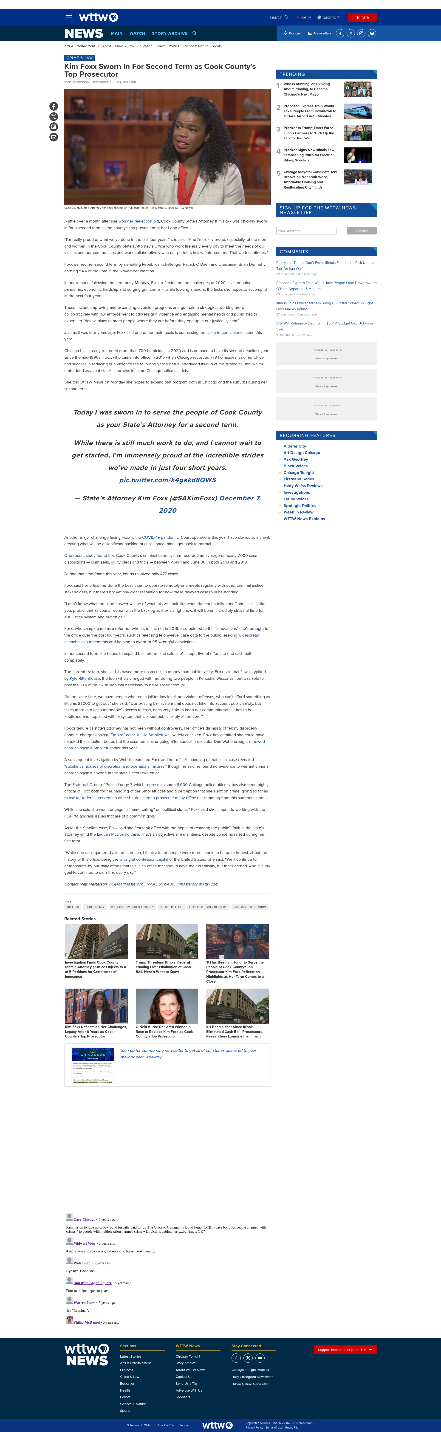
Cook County (95, 907)
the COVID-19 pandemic (157, 537)
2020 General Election (250, 907)
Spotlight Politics (300, 506)
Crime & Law (124, 46)
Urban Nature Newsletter (250, 1384)
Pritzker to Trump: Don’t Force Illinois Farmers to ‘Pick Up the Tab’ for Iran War (309, 133)
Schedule (133, 1425)
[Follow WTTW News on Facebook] (340, 33)
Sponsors (183, 1397)
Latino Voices (296, 499)
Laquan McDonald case (118, 834)
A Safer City (295, 446)
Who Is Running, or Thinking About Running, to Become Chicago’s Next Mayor (307, 89)
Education (144, 46)
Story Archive (170, 33)
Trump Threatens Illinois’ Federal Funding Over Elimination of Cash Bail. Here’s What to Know (163, 967)
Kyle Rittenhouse (85, 678)
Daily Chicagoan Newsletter (252, 1376)
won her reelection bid (139, 221)
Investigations (297, 492)
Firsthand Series (299, 479)
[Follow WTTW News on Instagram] (361, 33)
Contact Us (184, 1376)
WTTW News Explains (305, 519)
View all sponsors (326, 358)
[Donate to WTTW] (217, 1425)
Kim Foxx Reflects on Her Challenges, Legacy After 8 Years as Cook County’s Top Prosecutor (96, 1031)
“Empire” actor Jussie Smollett (136, 735)
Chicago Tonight (299, 473)
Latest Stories (130, 1356)
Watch (137, 33)
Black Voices (296, 466)
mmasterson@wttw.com (197, 884)
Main (117, 33)
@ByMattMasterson (126, 884)
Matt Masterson (76, 81)
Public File (291, 1427)
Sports (217, 46)
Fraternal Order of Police (208, 907)
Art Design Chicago (302, 453)
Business (104, 46)
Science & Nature (195, 46)
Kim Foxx (73, 907)
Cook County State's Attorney (132, 907)
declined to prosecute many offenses (168, 798)
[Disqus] (167, 1149)
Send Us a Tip (186, 1383)
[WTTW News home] (84, 33)
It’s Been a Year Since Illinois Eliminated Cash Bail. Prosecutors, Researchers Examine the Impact (234, 1031)
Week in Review (299, 512)
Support (184, 1425)
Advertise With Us (189, 1390)
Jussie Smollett (172, 907)
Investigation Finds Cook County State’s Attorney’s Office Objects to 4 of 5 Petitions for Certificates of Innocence (95, 969)
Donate (362, 17)
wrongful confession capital (143, 859)
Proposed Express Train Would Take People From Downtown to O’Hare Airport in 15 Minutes (310, 111)
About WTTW (165, 1425)
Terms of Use (274, 1427)
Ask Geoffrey (296, 459)
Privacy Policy (254, 1427)
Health (160, 46)
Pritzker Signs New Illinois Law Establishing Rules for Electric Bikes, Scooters (309, 155)
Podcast (295, 33)
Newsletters (322, 33)
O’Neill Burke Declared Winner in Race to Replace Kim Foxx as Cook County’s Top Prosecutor (164, 1031)
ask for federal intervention (93, 798)
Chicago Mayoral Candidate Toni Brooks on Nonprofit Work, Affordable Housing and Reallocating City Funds (310, 179)
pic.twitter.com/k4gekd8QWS (167, 480)
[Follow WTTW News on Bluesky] (372, 33)
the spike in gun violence (222, 332)
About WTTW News (190, 1369)
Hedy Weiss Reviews (303, 486)
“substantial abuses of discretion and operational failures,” (115, 766)
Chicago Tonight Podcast (250, 1369)
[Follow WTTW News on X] (351, 33)
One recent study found (85, 555)
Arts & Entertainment (79, 46)
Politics (174, 46)
